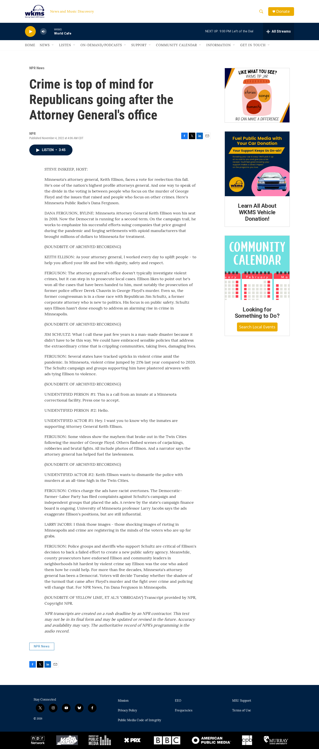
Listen (65, 45)
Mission (123, 701)
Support (139, 45)
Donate (283, 11)
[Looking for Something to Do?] (257, 268)
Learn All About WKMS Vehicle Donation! (257, 212)
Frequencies (183, 710)
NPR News (36, 68)
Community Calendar (176, 45)
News (45, 45)
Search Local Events (257, 326)
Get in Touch (253, 45)
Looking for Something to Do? (257, 312)
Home (30, 45)
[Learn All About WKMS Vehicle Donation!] (257, 164)
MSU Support (241, 701)
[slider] (50, 31)
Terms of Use (241, 710)
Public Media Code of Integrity (139, 720)
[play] (30, 31)
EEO (178, 701)
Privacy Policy (127, 710)
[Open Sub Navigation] (53, 45)
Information (218, 45)
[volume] (43, 31)
